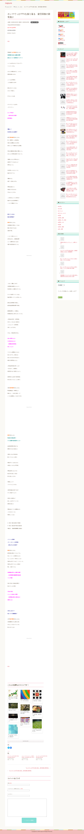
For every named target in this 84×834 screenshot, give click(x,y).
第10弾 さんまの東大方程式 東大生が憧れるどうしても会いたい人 (71, 89)
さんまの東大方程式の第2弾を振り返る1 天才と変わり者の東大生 (71, 78)
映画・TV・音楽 (34, 22)
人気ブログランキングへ (62, 44)
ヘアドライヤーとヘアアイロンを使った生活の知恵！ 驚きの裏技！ (71, 107)
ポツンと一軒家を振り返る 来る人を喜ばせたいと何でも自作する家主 (25, 712)
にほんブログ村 (61, 27)
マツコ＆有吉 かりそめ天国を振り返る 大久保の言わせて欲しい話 (37, 730)
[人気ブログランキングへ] (60, 43)
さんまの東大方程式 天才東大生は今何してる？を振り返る (71, 148)
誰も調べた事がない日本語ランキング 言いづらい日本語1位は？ (71, 101)
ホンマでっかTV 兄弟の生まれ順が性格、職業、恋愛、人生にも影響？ (71, 54)
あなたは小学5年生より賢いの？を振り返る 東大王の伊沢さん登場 (71, 172)
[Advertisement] (29, 264)
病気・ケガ (61, 222)
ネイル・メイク (62, 213)
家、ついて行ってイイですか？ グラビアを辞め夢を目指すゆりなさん (71, 195)
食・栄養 (61, 229)
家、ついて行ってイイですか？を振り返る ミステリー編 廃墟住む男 (13, 735)
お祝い (60, 206)
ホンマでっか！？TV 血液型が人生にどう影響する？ (71, 160)
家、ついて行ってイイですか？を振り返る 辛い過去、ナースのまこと (71, 154)
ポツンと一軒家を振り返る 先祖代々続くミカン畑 (13, 709)
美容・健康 (61, 226)
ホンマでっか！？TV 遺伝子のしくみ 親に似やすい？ (71, 60)
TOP (9, 6)
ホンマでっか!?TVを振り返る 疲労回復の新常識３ (37, 767)
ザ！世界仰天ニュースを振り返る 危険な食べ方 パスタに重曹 (72, 183)
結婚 (60, 224)
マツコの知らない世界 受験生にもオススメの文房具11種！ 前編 (71, 189)
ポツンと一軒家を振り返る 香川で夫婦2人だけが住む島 (71, 166)
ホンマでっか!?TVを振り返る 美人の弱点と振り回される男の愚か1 (71, 136)
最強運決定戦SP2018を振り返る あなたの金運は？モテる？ (71, 113)
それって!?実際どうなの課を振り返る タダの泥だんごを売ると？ (25, 724)
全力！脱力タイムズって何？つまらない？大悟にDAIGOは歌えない (71, 131)
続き (9, 666)
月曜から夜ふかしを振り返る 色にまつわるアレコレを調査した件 (13, 698)
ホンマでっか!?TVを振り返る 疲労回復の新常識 (20, 770)
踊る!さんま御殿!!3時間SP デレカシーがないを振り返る (25, 700)
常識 (60, 215)
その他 (60, 208)
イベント (61, 210)
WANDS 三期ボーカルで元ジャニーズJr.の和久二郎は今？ (71, 95)
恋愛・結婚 (61, 217)
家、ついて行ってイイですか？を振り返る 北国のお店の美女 (37, 714)
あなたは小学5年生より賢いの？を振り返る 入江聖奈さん (37, 700)
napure (8, 3)
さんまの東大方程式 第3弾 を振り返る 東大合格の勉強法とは (71, 178)
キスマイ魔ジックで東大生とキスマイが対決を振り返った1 (71, 72)
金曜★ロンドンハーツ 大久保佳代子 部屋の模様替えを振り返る (71, 119)
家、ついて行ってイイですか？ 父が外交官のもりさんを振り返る (71, 142)
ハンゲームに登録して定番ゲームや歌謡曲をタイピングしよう (13, 719)
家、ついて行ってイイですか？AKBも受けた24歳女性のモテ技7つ (71, 66)
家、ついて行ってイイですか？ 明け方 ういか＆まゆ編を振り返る (71, 83)
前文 (9, 41)
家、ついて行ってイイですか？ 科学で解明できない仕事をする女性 (71, 125)
